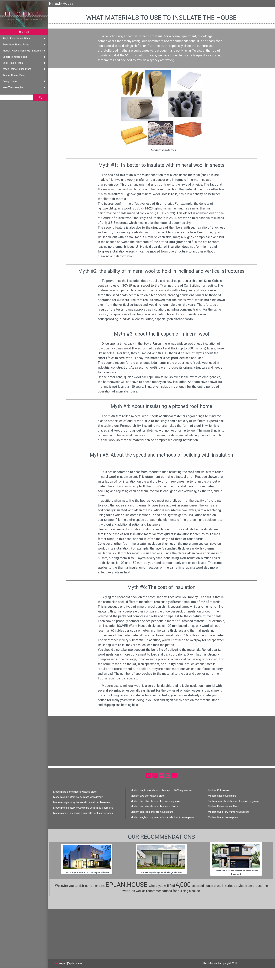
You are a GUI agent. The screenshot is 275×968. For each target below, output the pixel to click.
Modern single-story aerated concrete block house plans (162, 817)
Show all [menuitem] (24, 32)
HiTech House (24, 14)
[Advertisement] (161, 741)
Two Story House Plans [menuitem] (16, 44)
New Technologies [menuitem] (13, 87)
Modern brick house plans (222, 795)
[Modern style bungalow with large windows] (161, 857)
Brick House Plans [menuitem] (13, 62)
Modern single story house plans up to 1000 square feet (161, 790)
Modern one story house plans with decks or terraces (83, 813)
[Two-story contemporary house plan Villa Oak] (86, 857)
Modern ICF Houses (219, 790)
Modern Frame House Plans (223, 806)
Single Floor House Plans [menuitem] (16, 38)
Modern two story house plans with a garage (155, 801)
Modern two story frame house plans (228, 811)
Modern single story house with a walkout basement (82, 802)
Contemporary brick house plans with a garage (233, 801)
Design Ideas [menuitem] (10, 81)
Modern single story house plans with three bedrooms (83, 807)
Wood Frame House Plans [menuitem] (17, 68)
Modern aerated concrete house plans (151, 811)
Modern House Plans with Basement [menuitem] (23, 50)
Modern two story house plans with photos (154, 806)
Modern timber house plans (223, 817)
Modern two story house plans (147, 795)
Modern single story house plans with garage (78, 797)
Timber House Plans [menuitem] (14, 75)
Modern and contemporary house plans (75, 791)
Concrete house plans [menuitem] (15, 56)
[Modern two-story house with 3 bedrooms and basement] (236, 856)
